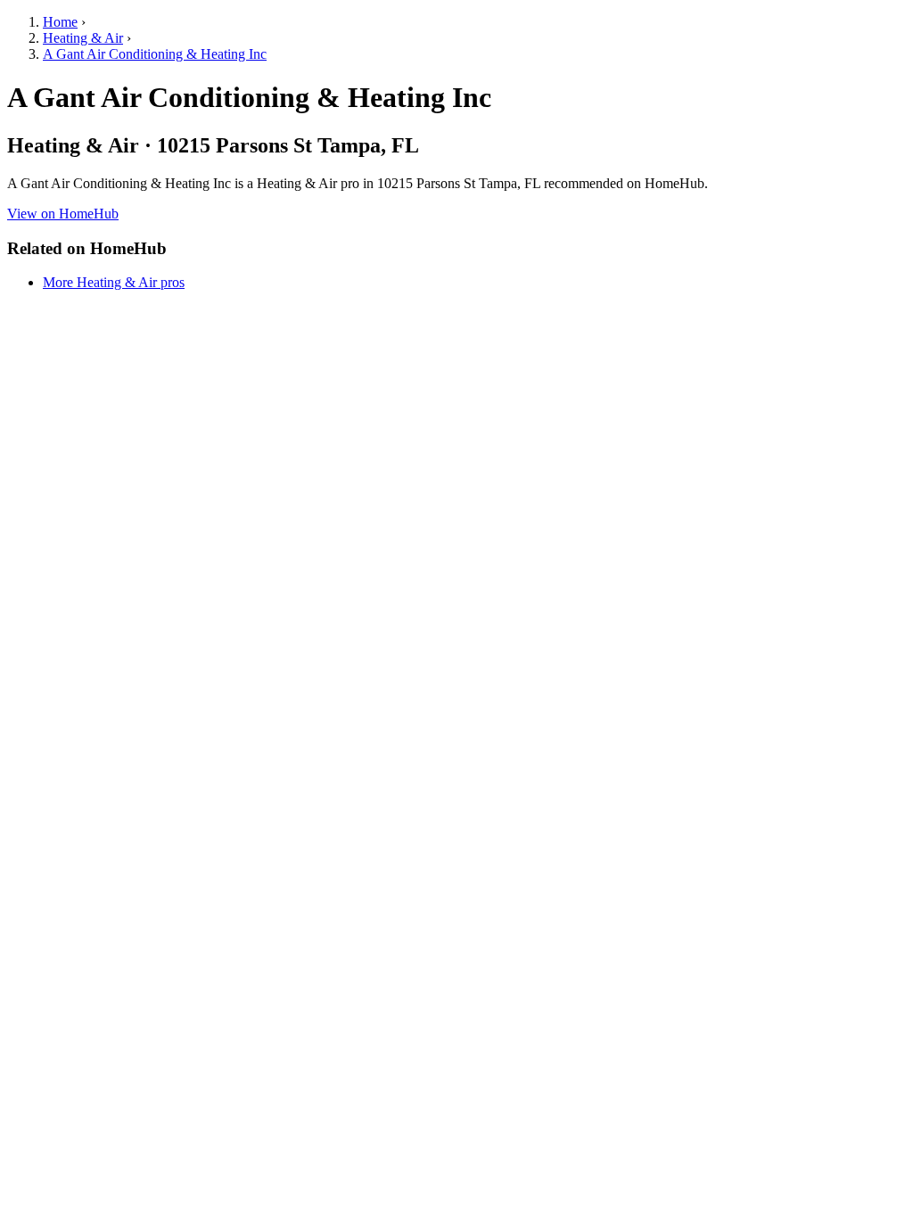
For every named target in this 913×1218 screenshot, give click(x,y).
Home (60, 21)
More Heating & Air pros (114, 282)
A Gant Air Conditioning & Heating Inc (155, 54)
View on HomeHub (63, 213)
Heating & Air (83, 37)
